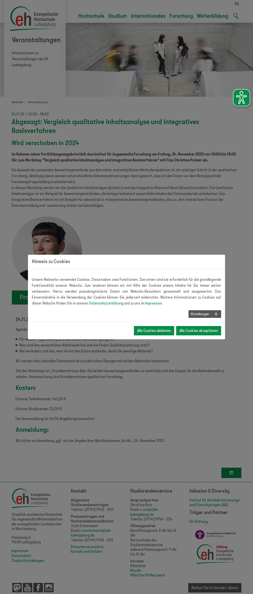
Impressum (153, 303)
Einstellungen (200, 314)
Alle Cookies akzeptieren (198, 330)
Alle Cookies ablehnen (154, 330)
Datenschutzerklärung (106, 303)
